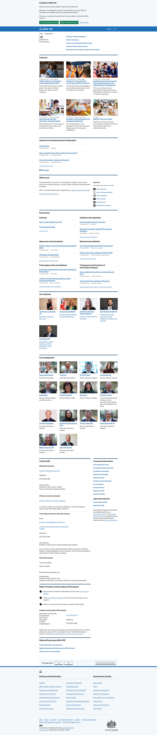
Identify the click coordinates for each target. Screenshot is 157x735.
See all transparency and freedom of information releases (96, 287)
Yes (60, 663)
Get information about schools (77, 46)
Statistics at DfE (99, 494)
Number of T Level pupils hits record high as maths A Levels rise (77, 82)
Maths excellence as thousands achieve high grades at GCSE (50, 82)
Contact (77, 720)
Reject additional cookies (69, 22)
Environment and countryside (76, 690)
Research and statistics (101, 694)
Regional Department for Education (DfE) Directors (57, 648)
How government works (101, 705)
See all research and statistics (88, 258)
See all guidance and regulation (88, 237)
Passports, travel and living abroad (77, 701)
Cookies (53, 720)
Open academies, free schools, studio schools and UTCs (58, 153)
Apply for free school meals (102, 119)
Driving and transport (46, 709)
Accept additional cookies (49, 22)
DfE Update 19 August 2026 (49, 255)
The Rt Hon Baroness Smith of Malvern (87, 313)
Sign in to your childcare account (50, 222)
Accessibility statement (65, 720)
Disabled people (44, 705)
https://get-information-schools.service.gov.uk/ (67, 634)
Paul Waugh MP (44, 339)
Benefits (42, 683)
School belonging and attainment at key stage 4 (96, 246)
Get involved (97, 709)
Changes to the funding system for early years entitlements (78, 120)
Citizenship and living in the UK (49, 698)
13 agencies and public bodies (80, 190)
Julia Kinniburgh (105, 375)
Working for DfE (98, 505)
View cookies (84, 22)
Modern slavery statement (102, 481)
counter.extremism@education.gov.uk (52, 522)
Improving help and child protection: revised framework (49, 120)
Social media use (111, 520)
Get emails (45, 170)
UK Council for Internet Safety (49, 651)
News (95, 687)
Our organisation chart (101, 465)
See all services (43, 231)
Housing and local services (75, 694)
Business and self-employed (48, 690)
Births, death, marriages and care (50, 687)
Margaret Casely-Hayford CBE (68, 424)
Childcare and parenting (47, 694)
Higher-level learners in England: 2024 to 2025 (96, 253)
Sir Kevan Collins (106, 395)
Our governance (98, 487)
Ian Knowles (43, 395)
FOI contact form (72, 615)
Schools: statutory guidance (76, 37)
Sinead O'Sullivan (66, 395)
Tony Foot (63, 375)
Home (41, 33)
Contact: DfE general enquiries (49, 471)
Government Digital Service (71, 722)
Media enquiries (98, 478)
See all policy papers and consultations (50, 286)
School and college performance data (79, 43)
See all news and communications (48, 261)
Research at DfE (98, 491)
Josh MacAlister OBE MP (108, 312)
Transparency (97, 701)
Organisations (49, 33)
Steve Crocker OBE (86, 423)
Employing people (72, 687)
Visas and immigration (73, 705)
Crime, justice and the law (48, 701)
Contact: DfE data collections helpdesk (52, 501)
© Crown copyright (111, 730)
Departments (97, 683)
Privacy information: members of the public (54, 160)
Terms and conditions (89, 720)
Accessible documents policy (103, 468)
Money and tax (71, 698)
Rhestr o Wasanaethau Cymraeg (50, 722)
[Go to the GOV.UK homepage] (45, 29)
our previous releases (55, 598)
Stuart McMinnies (66, 447)
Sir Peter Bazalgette (46, 423)
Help (41, 720)
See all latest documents (46, 166)
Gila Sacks (83, 395)
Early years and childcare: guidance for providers (83, 50)
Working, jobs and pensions (75, 709)
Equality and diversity (100, 474)
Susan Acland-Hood (46, 375)
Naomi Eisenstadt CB (107, 423)
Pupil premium (44, 146)
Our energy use (98, 484)
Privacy (46, 720)
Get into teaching (72, 40)
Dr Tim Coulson (85, 375)
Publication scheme (99, 514)
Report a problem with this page (105, 663)
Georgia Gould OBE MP (68, 312)
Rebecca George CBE (46, 447)
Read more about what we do (49, 194)
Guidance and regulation (101, 690)
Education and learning (74, 683)
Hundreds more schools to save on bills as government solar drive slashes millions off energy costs (105, 83)
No (70, 663)
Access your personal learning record (92, 222)
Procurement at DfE (100, 502)
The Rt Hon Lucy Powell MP (47, 313)
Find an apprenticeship (47, 227)
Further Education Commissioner (50, 645)
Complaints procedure (101, 471)
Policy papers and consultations (104, 698)
